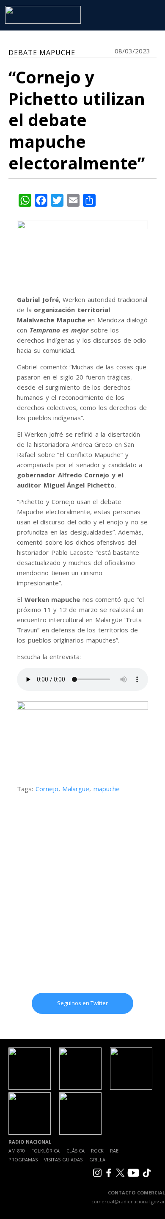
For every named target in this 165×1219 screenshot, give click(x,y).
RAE (114, 1150)
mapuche (107, 788)
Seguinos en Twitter (82, 1003)
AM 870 (16, 1150)
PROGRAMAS (23, 1159)
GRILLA (97, 1159)
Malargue (75, 788)
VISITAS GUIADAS (63, 1159)
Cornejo (47, 788)
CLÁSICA (75, 1150)
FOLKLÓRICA (45, 1150)
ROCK (97, 1150)
